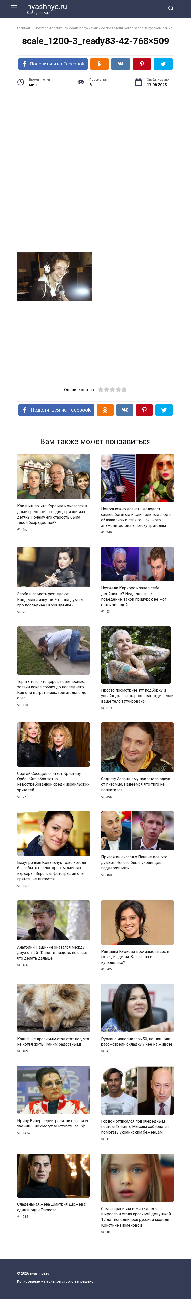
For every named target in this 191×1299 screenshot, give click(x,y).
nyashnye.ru (47, 6)
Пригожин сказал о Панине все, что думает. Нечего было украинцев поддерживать (134, 862)
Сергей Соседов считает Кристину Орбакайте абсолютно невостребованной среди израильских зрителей (53, 781)
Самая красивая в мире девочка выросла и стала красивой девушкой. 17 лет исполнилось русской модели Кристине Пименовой (136, 1216)
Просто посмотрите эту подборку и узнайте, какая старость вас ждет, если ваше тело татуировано (137, 696)
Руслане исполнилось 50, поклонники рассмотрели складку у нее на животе (136, 1041)
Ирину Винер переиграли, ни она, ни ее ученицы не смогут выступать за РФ (53, 1123)
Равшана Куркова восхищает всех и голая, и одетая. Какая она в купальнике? (135, 957)
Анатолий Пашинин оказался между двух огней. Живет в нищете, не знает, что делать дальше (52, 952)
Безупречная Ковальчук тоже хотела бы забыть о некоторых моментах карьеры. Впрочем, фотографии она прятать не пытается (51, 870)
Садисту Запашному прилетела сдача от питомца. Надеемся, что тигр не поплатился (135, 784)
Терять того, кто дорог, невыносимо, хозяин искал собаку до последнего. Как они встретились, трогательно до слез (51, 689)
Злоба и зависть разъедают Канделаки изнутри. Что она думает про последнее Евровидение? (50, 599)
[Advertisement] (95, 135)
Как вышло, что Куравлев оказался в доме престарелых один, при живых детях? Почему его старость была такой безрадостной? (52, 514)
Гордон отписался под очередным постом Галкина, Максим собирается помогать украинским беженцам (135, 1127)
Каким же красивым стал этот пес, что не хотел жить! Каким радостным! (53, 1041)
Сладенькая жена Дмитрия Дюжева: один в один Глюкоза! (51, 1207)
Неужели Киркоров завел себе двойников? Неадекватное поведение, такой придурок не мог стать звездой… (133, 596)
